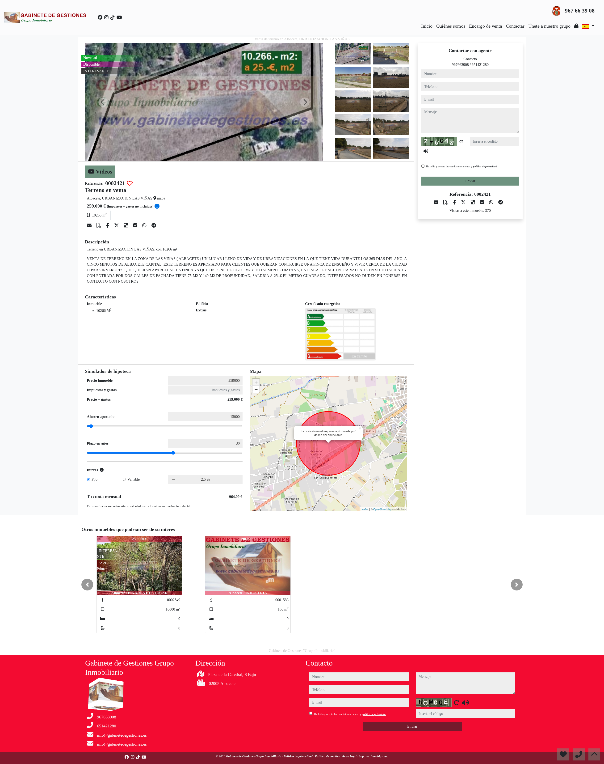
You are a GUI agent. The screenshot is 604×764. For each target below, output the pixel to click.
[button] (87, 584)
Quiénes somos (450, 26)
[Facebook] (100, 17)
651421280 (480, 65)
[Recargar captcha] (461, 141)
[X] (117, 225)
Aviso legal (349, 756)
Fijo (94, 479)
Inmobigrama (379, 756)
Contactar (515, 26)
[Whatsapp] (145, 225)
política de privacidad (485, 166)
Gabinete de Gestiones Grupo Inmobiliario (254, 756)
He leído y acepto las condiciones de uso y (461, 166)
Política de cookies (327, 756)
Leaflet (365, 509)
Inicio (426, 26)
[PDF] (99, 225)
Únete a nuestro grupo (549, 26)
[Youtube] (119, 17)
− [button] (256, 389)
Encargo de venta (485, 26)
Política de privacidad (298, 756)
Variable (133, 479)
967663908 (460, 65)
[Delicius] (126, 225)
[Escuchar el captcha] (425, 151)
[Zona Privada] (576, 26)
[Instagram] (106, 17)
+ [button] (256, 382)
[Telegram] (153, 225)
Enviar (470, 181)
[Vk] (135, 225)
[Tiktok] (112, 17)
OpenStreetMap (382, 509)
